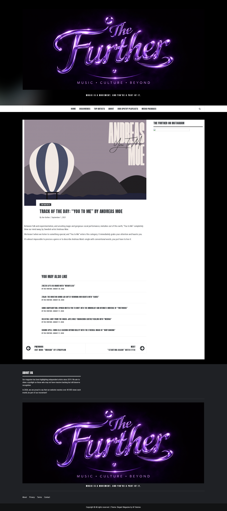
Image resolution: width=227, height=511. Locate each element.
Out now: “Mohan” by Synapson (50, 348)
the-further (46, 217)
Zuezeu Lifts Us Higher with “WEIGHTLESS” (58, 285)
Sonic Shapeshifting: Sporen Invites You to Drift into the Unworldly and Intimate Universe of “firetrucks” (85, 308)
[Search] (200, 108)
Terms (39, 497)
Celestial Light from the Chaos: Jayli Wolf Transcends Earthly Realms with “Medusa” (77, 319)
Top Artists (45, 205)
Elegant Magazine (123, 507)
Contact (47, 497)
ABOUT (111, 108)
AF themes (137, 507)
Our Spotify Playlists (128, 108)
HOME (73, 108)
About (24, 497)
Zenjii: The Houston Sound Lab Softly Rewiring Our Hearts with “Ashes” (70, 296)
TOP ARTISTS (99, 108)
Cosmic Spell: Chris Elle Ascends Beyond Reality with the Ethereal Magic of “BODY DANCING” (78, 330)
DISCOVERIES (84, 108)
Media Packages (149, 108)
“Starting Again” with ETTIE (121, 348)
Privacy (32, 497)
